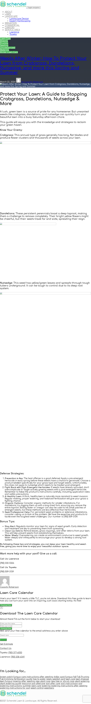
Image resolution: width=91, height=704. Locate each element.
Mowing (4, 41)
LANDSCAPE (11, 16)
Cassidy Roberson (9, 587)
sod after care (53, 683)
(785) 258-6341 (18, 657)
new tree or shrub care (62, 681)
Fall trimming (6, 679)
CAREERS (9, 28)
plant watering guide (10, 683)
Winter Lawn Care (9, 52)
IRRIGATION (11, 23)
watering (46, 686)
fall (74, 677)
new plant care (43, 681)
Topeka (13, 34)
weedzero (49, 688)
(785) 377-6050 (15, 653)
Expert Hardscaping (19, 21)
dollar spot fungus (63, 677)
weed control (37, 688)
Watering (4, 50)
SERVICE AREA (12, 30)
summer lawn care (32, 686)
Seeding (4, 45)
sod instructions (69, 683)
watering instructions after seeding (69, 686)
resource (26, 683)
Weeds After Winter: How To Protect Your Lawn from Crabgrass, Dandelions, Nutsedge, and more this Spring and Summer (43, 65)
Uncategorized (7, 48)
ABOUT (8, 12)
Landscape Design (19, 19)
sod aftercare (38, 683)
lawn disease (82, 679)
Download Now (6, 605)
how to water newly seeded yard (49, 679)
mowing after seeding (24, 681)
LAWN (8, 14)
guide (29, 679)
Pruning (4, 43)
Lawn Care (5, 39)
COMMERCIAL (12, 25)
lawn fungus (6, 681)
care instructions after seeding (37, 677)
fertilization (20, 679)
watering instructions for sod (15, 688)
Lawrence (14, 32)
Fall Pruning (83, 677)
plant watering (82, 681)
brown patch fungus (10, 677)
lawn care (70, 679)
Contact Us (5, 648)
